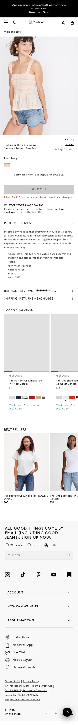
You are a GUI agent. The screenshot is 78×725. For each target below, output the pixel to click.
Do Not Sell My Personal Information (26, 691)
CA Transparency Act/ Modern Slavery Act (28, 686)
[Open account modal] (63, 22)
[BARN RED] (32, 397)
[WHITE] (25, 397)
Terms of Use (12, 681)
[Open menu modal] (5, 22)
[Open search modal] (15, 22)
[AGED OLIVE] (38, 397)
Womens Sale (12, 32)
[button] (67, 712)
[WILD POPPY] (72, 397)
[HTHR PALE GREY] (12, 397)
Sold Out (39, 189)
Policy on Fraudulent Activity (21, 695)
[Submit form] (69, 555)
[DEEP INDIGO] (18, 397)
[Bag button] (72, 22)
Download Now (39, 12)
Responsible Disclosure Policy (22, 700)
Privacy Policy (31, 681)
